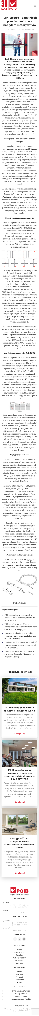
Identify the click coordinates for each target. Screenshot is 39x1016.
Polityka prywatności (19, 1006)
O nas (19, 950)
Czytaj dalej (19, 734)
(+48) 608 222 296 (19, 925)
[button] (35, 6)
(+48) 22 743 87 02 (19, 923)
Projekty (19, 955)
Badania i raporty (19, 958)
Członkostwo (19, 952)
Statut (19, 982)
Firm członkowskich (25, 29)
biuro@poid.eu (19, 930)
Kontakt (19, 963)
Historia (19, 974)
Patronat (19, 977)
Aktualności (10, 29)
